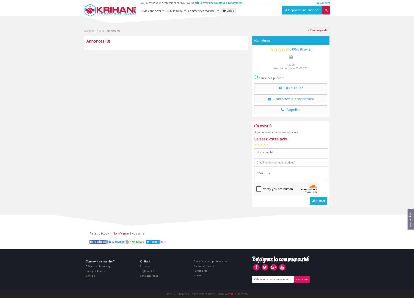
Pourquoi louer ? (95, 271)
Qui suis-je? (292, 88)
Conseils (90, 275)
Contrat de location (205, 266)
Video (230, 11)
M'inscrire (176, 11)
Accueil (88, 31)
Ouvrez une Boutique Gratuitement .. (221, 3)
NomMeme (262, 40)
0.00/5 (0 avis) (300, 49)
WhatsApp (138, 242)
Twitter (154, 242)
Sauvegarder (320, 30)
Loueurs (324, 3)
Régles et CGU (148, 271)
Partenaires (200, 270)
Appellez (292, 109)
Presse (198, 275)
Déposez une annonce (303, 10)
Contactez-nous (149, 275)
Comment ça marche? (202, 11)
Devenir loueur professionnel (211, 261)
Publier (320, 201)
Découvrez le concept (98, 266)
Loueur (99, 31)
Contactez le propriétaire (292, 99)
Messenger (119, 242)
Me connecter (152, 11)
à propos (145, 266)
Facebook (100, 242)
